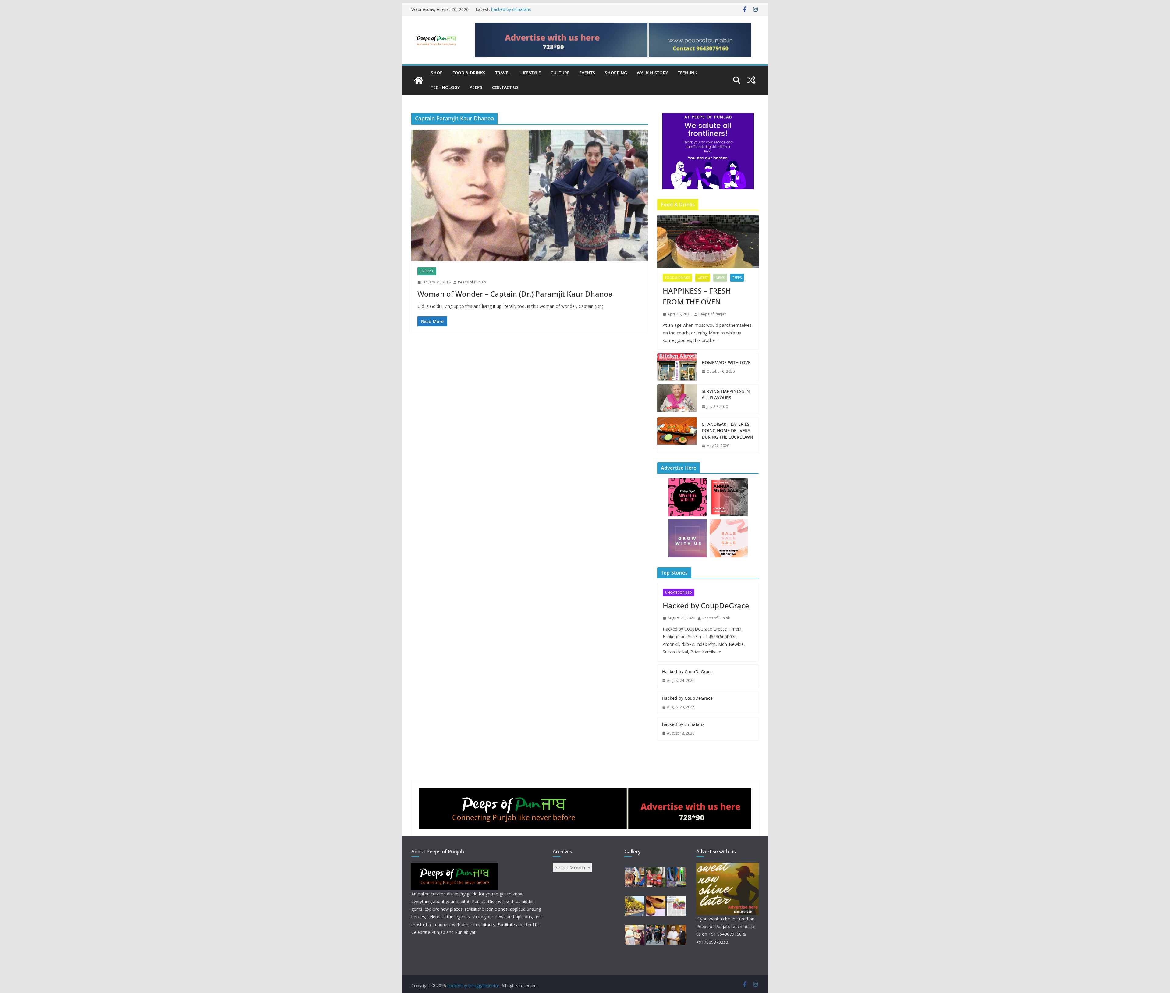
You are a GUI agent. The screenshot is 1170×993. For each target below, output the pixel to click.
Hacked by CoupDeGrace (706, 605)
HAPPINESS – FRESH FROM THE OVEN (697, 296)
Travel (503, 73)
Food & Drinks (468, 73)
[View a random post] (751, 80)
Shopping (616, 73)
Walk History (652, 73)
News (720, 278)
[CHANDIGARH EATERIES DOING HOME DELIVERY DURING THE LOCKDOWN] (677, 435)
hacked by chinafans (511, 9)
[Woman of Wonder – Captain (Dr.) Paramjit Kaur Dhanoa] (529, 195)
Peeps (476, 87)
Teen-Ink (687, 73)
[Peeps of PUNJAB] (454, 867)
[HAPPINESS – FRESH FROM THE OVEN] (708, 241)
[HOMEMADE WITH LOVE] (677, 367)
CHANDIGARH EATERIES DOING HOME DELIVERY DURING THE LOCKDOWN (727, 430)
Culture (560, 73)
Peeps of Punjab (472, 282)
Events (587, 73)
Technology (445, 87)
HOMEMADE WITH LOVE (726, 362)
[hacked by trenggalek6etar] (418, 80)
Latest (703, 278)
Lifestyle (530, 73)
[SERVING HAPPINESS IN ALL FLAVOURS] (677, 399)
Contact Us (505, 87)
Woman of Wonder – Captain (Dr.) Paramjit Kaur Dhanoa (515, 294)
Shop (437, 73)
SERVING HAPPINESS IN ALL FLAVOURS (726, 394)
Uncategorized (678, 592)
